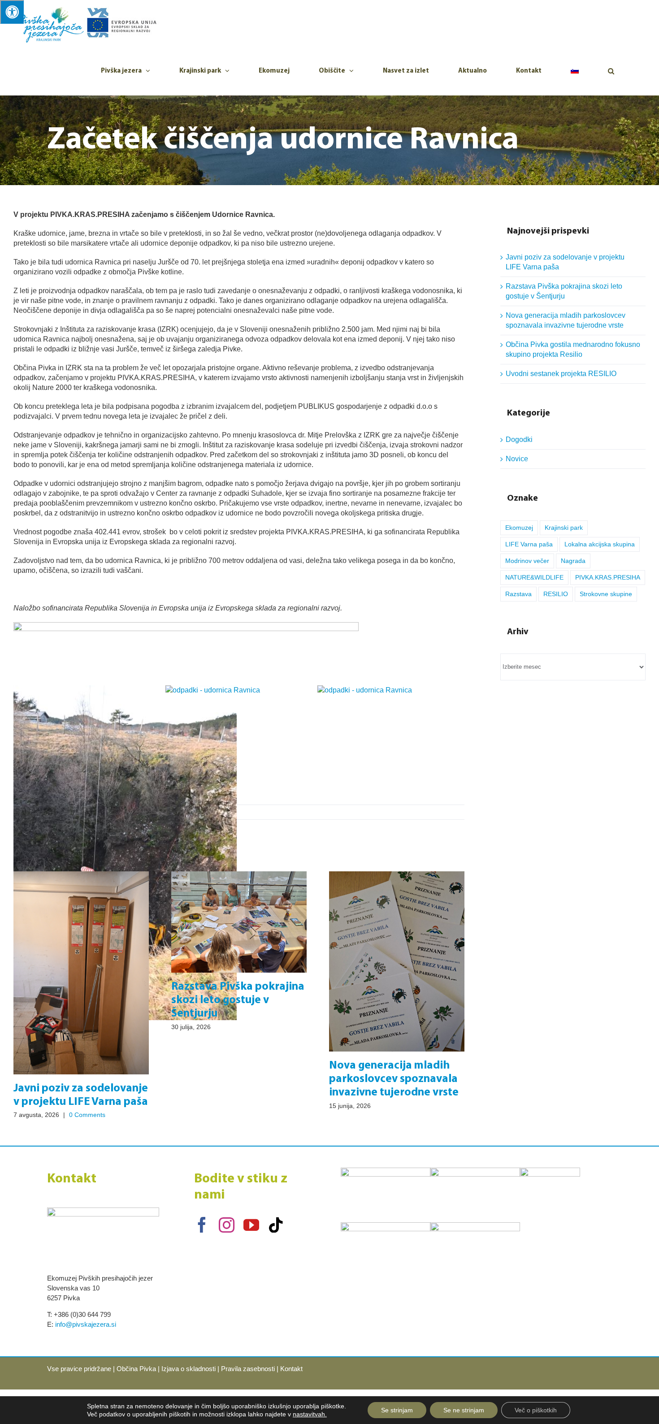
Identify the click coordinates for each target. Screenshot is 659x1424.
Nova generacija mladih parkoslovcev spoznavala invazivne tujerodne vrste (396, 961)
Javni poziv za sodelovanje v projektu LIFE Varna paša (81, 973)
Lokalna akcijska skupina (599, 544)
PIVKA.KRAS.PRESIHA (607, 577)
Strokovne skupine (606, 593)
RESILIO (555, 593)
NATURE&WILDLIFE (534, 577)
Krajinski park (564, 527)
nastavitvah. (310, 1414)
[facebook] (202, 1225)
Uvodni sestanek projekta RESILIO (561, 373)
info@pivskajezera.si (85, 1324)
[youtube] (251, 1225)
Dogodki (519, 439)
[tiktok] (276, 1225)
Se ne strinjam (463, 1410)
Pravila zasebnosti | (250, 1368)
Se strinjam (397, 1410)
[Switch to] (575, 70)
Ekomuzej (519, 527)
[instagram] (226, 1225)
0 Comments (87, 1114)
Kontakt (291, 1368)
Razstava (518, 593)
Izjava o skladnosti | (191, 1368)
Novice (517, 459)
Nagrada (573, 560)
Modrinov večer (527, 560)
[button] (611, 70)
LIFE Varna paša (529, 544)
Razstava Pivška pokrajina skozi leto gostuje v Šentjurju (238, 922)
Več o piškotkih (536, 1410)
